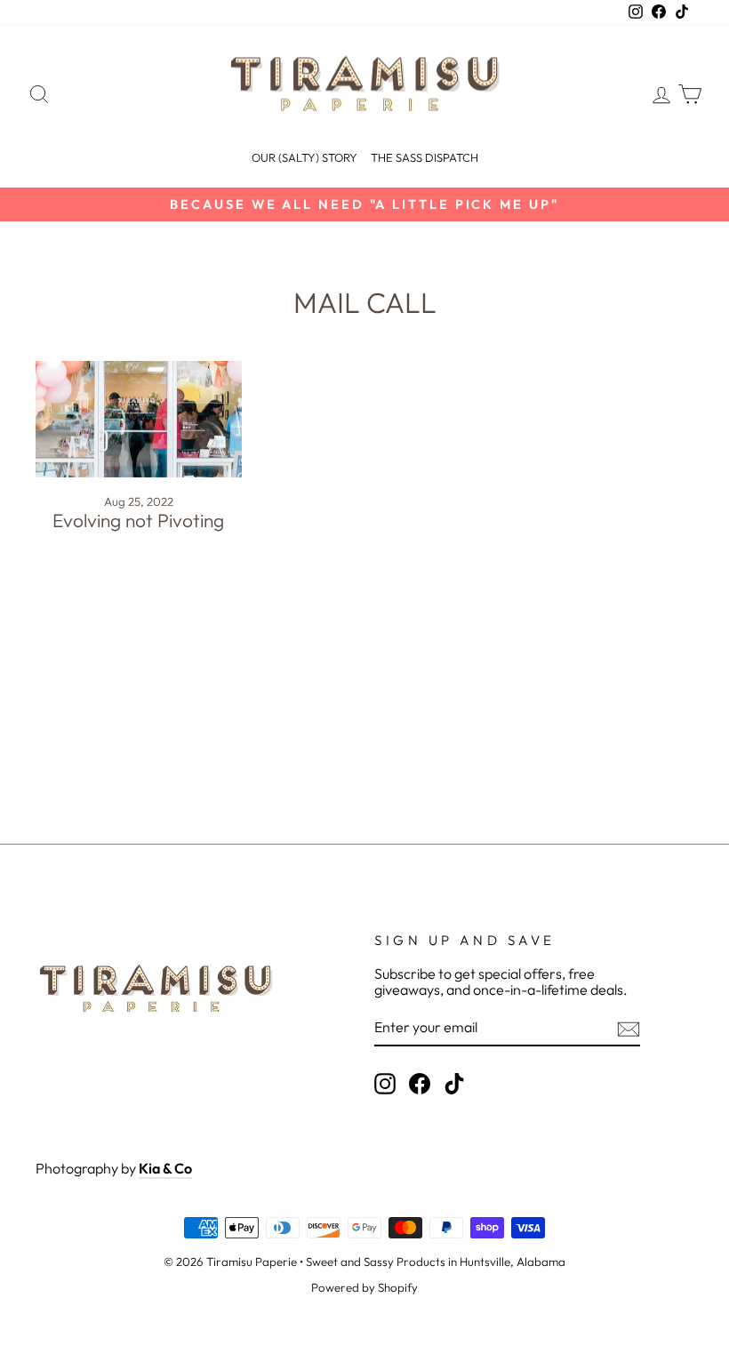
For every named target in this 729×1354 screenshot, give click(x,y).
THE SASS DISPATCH (424, 157)
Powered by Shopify (364, 1287)
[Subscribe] (628, 1029)
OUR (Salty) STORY (304, 157)
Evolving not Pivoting (138, 520)
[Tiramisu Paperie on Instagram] (385, 1083)
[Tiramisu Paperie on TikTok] (454, 1083)
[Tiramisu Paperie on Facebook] (419, 1083)
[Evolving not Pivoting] (139, 419)
